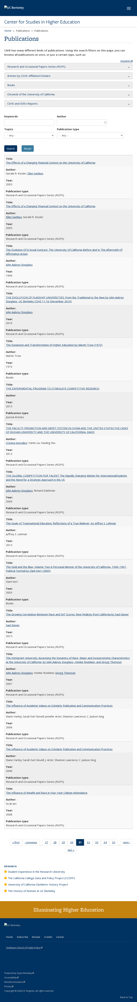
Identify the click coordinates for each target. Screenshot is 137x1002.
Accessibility (11, 977)
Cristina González (16, 443)
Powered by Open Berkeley (19, 973)
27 (47, 843)
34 (106, 843)
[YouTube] (21, 931)
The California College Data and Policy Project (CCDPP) (41, 878)
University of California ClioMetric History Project (38, 884)
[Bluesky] (35, 931)
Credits (48, 937)
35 (115, 843)
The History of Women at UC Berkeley (31, 891)
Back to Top (126, 997)
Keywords (11, 116)
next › (128, 843)
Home (7, 30)
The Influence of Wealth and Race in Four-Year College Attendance (46, 792)
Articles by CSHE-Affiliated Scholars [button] (28, 76)
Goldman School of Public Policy (24, 947)
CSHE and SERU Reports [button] (22, 103)
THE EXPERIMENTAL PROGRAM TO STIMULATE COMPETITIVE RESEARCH (52, 388)
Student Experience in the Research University (36, 871)
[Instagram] (28, 931)
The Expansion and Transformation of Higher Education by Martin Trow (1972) (54, 345)
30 (73, 843)
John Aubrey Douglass (19, 264)
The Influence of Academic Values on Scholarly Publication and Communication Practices (59, 705)
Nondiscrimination (14, 982)
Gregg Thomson (65, 673)
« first (17, 843)
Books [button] (11, 85)
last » (72, 850)
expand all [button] (126, 61)
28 (56, 843)
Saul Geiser (13, 625)
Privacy (9, 986)
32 (89, 843)
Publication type (68, 129)
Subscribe (22, 937)
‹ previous (32, 843)
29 (64, 843)
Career (60, 937)
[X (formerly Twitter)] (7, 931)
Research (10, 866)
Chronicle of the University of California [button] (31, 94)
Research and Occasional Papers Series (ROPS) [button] (36, 66)
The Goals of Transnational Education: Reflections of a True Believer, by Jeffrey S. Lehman (61, 523)
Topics (8, 129)
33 (98, 843)
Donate (36, 937)
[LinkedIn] (14, 931)
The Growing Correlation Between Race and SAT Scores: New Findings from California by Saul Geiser (67, 614)
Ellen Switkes (35, 173)
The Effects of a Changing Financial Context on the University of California (50, 162)
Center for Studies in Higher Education (42, 22)
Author (61, 116)
